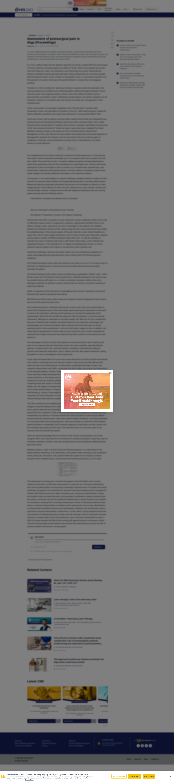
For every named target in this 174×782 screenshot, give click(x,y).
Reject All (134, 776)
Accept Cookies (149, 776)
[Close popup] (110, 373)
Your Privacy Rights (119, 776)
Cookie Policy (29, 780)
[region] (87, 776)
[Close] (171, 776)
